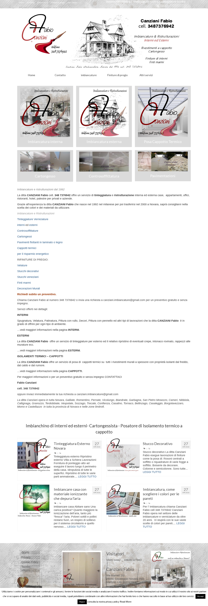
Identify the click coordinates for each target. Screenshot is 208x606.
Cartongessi (24, 236)
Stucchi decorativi (28, 271)
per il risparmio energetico (33, 253)
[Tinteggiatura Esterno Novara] (34, 455)
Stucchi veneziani (28, 276)
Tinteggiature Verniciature (32, 219)
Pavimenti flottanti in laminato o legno (40, 242)
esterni (33, 225)
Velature (22, 265)
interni (21, 225)
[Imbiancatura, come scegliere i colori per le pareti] (123, 500)
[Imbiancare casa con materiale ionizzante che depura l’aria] (34, 500)
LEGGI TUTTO (87, 476)
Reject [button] (82, 602)
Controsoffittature (27, 230)
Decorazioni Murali (28, 288)
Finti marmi (24, 282)
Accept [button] (200, 596)
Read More (125, 601)
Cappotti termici (26, 248)
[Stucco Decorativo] (123, 455)
